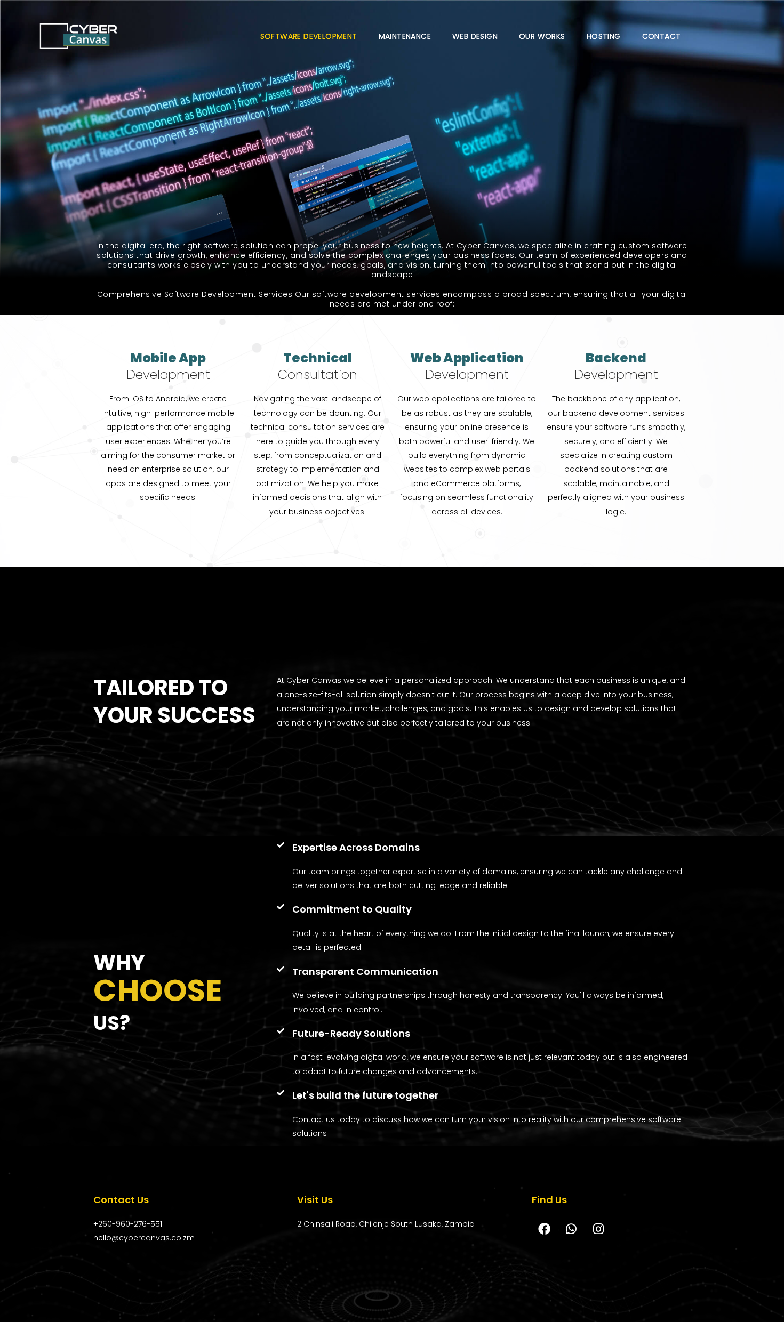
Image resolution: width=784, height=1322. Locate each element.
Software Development (308, 36)
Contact (661, 36)
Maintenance (405, 36)
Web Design (475, 36)
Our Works (542, 36)
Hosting (604, 36)
